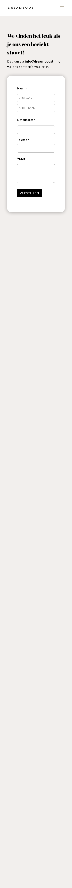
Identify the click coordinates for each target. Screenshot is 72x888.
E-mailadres (25, 120)
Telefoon (23, 140)
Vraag (21, 158)
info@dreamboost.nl (41, 61)
